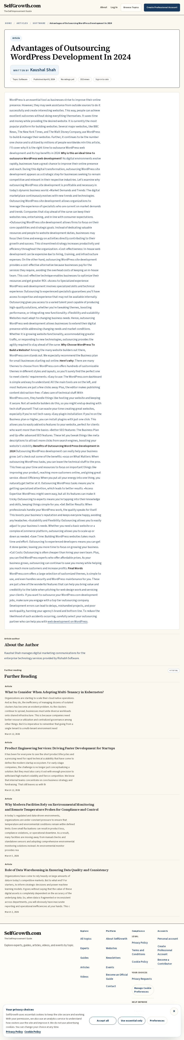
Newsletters (113, 958)
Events (110, 967)
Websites (111, 948)
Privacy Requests (142, 979)
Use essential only (131, 1021)
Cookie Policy (140, 962)
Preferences (157, 1021)
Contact (111, 986)
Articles (22, 23)
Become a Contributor (165, 962)
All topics (85, 939)
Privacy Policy (140, 943)
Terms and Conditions (138, 952)
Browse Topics (131, 7)
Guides (84, 958)
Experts (84, 948)
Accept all (103, 1021)
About (103, 7)
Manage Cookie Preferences (142, 989)
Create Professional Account (165, 950)
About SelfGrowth (116, 939)
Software (39, 23)
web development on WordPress (68, 622)
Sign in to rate (102, 79)
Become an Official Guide (117, 977)
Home (8, 23)
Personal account (168, 939)
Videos (84, 977)
